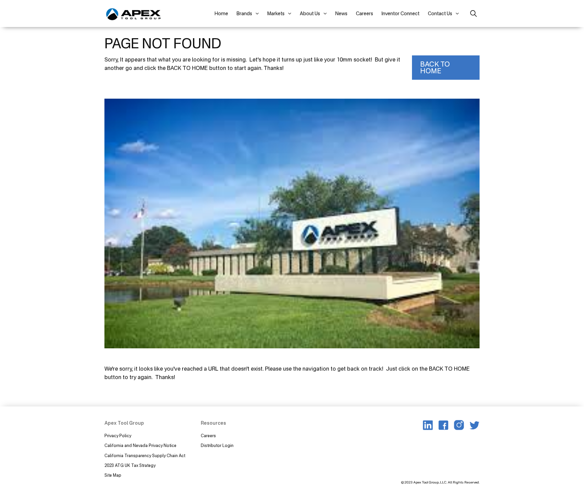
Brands (244, 13)
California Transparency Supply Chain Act (145, 455)
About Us (310, 13)
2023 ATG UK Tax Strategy (129, 465)
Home (221, 13)
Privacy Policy (117, 435)
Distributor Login (217, 445)
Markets (276, 13)
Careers (364, 13)
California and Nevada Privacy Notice (140, 445)
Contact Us (440, 13)
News (341, 13)
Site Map (112, 475)
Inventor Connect (400, 13)
